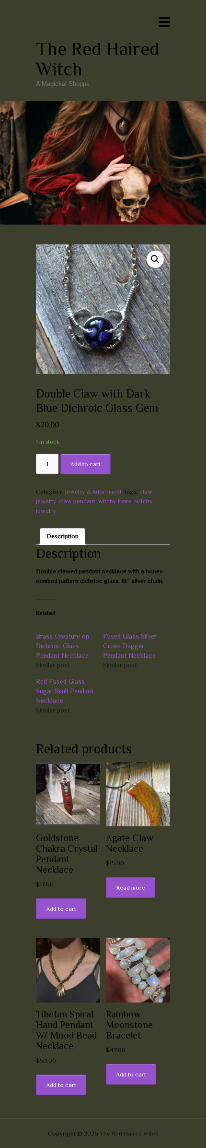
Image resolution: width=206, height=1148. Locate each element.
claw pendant (77, 501)
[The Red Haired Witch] (103, 105)
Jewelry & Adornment (93, 491)
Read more (130, 887)
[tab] (62, 536)
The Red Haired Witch (98, 59)
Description (62, 536)
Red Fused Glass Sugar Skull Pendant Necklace (64, 690)
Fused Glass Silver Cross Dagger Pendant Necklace (130, 645)
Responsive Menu (164, 22)
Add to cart (85, 464)
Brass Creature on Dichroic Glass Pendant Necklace (62, 645)
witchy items (115, 501)
